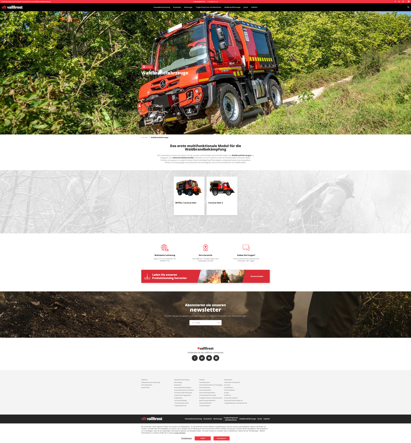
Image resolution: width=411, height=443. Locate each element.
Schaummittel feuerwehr (207, 395)
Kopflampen (178, 398)
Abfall (203, 438)
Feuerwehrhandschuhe (207, 393)
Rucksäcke (177, 7)
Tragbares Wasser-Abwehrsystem (210, 398)
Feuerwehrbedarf (205, 403)
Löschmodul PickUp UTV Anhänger (211, 385)
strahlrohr (227, 395)
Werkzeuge (188, 7)
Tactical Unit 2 (215, 202)
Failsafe (202, 380)
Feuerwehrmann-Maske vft (233, 400)
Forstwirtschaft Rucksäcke (183, 393)
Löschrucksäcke (229, 390)
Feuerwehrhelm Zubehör (182, 387)
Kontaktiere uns (213, 2)
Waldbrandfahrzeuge (232, 7)
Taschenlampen (204, 406)
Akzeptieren (221, 438)
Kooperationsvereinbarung (150, 382)
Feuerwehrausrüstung (162, 7)
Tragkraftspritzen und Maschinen (208, 7)
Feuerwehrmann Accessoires (184, 390)
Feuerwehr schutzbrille (232, 382)
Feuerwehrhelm (204, 387)
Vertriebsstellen (146, 385)
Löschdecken (228, 387)
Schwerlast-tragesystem (182, 395)
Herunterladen (257, 276)
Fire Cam (227, 385)
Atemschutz (228, 380)
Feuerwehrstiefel (205, 390)
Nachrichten (145, 387)
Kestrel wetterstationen (207, 400)
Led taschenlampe (180, 400)
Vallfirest (144, 380)
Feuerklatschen (204, 382)
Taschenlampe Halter (181, 403)
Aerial (246, 7)
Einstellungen (186, 438)
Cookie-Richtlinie (179, 433)
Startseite (144, 137)
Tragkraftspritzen (180, 406)
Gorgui (226, 393)
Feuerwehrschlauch (231, 398)
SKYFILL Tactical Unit (185, 202)
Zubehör (254, 7)
